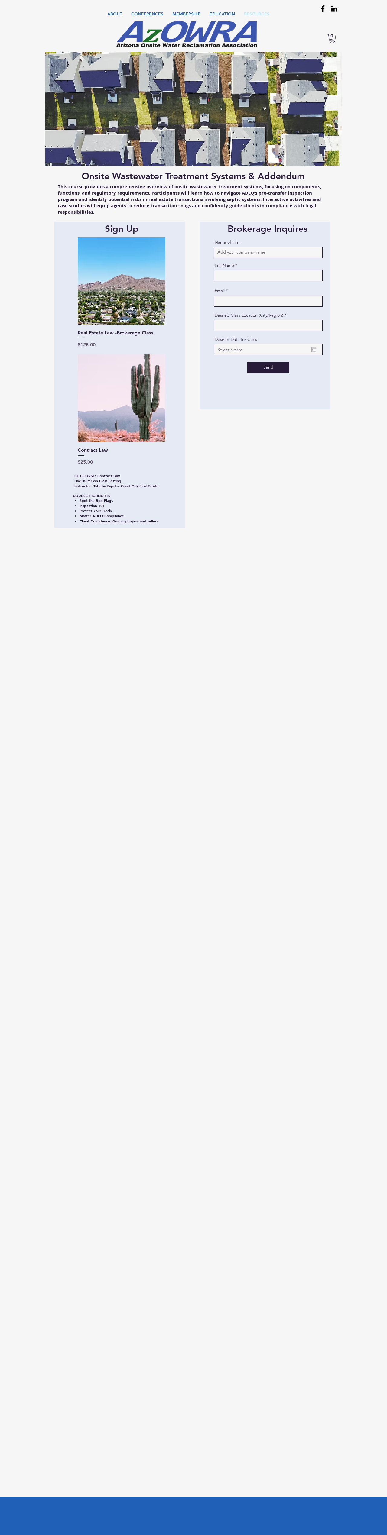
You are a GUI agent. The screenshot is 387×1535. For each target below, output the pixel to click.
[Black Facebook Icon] (322, 8)
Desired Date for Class (236, 339)
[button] (115, 14)
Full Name (224, 265)
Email (220, 291)
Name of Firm (228, 242)
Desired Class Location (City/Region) (249, 315)
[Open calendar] (313, 349)
